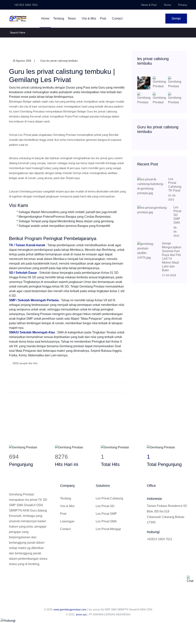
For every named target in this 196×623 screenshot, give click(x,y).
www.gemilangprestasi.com (70, 609)
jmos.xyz (81, 614)
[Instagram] (23, 577)
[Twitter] (16, 577)
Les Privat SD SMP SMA (177, 215)
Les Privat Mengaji (108, 529)
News (72, 18)
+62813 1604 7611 (159, 539)
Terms (167, 4)
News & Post (149, 4)
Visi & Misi (89, 18)
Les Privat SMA (106, 521)
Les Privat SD (105, 506)
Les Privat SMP (106, 513)
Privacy (182, 4)
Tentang (58, 18)
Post (103, 18)
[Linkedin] (29, 577)
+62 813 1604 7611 (25, 4)
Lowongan (67, 521)
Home (45, 18)
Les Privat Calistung (109, 498)
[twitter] (113, 363)
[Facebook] (107, 363)
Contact (117, 18)
